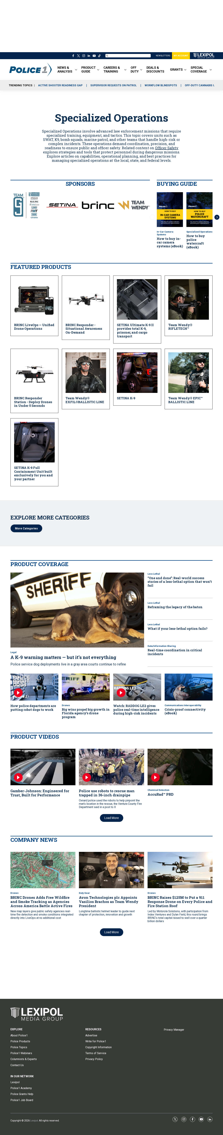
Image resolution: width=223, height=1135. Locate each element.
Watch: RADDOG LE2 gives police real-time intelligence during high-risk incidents (136, 709)
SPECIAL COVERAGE (199, 69)
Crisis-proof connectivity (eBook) (185, 711)
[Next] (217, 217)
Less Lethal (154, 574)
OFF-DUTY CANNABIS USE (201, 85)
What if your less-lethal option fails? (177, 628)
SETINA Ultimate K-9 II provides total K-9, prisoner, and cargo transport (135, 330)
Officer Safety (166, 148)
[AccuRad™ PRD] (180, 767)
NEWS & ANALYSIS (64, 69)
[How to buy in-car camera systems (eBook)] (170, 209)
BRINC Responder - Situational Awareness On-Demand (84, 328)
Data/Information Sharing (162, 646)
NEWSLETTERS (163, 55)
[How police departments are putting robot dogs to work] (34, 687)
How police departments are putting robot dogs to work (33, 708)
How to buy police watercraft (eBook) (195, 241)
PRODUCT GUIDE (88, 69)
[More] (76, 69)
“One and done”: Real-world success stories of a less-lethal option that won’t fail (180, 582)
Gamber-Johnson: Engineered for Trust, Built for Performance (39, 793)
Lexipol (34, 1120)
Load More (111, 818)
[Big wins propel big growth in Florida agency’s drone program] (86, 687)
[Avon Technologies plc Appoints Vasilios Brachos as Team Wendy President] (111, 870)
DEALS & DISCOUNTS (155, 69)
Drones (66, 705)
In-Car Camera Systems (165, 233)
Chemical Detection (158, 790)
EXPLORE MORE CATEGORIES (49, 517)
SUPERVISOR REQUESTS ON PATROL (113, 85)
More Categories (26, 528)
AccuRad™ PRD (161, 794)
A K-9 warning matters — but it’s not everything (63, 657)
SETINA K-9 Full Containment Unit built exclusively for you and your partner (33, 473)
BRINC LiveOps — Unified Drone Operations (34, 327)
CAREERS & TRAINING (111, 69)
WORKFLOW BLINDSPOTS (161, 85)
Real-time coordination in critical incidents (175, 652)
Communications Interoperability (183, 705)
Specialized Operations (199, 231)
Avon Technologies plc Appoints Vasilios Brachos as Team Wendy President (108, 901)
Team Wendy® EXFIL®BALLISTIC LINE (85, 400)
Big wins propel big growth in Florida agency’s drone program (86, 713)
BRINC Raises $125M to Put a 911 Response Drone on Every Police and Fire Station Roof (180, 901)
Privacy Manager (174, 1029)
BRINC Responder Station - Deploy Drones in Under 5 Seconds (33, 402)
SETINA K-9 (126, 398)
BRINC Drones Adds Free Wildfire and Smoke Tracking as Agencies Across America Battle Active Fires (41, 901)
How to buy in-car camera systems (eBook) (170, 242)
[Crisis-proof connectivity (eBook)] (189, 687)
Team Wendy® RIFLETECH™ (180, 327)
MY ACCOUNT (181, 55)
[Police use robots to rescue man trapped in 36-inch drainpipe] (111, 767)
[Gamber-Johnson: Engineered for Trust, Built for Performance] (42, 767)
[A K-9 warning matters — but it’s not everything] (77, 610)
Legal (13, 652)
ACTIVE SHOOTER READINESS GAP (60, 85)
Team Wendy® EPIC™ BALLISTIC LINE (185, 400)
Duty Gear (84, 893)
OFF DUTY (135, 69)
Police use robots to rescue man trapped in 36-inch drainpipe (106, 793)
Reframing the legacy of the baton (175, 607)
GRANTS (176, 69)
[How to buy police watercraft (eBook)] (199, 209)
